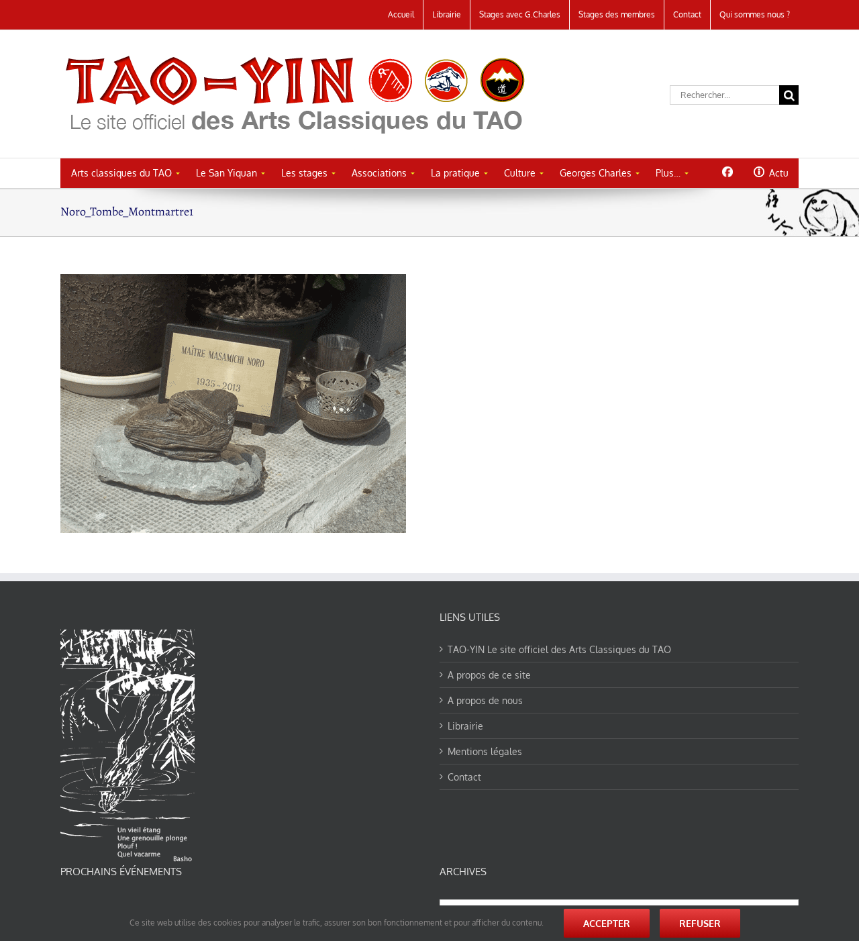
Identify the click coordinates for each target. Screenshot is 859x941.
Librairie (465, 726)
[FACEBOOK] (727, 171)
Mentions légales (485, 751)
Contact (464, 777)
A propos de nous (485, 700)
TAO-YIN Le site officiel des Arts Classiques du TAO (559, 649)
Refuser (700, 923)
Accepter (606, 923)
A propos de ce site (489, 675)
